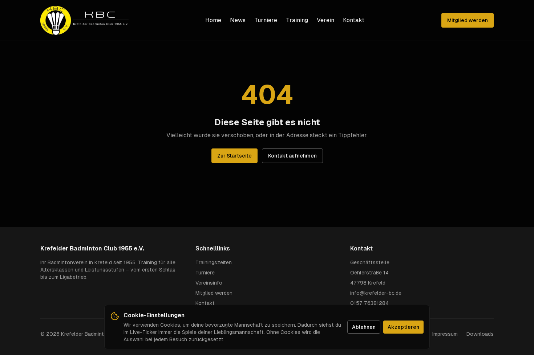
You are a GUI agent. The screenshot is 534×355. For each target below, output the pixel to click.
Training (297, 20)
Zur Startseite (234, 156)
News (238, 20)
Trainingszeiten (213, 262)
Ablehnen (364, 327)
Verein (325, 20)
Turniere (265, 20)
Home (213, 20)
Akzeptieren (403, 327)
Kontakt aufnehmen (292, 156)
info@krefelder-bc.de (375, 293)
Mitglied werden (467, 20)
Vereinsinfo (208, 283)
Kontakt (353, 20)
